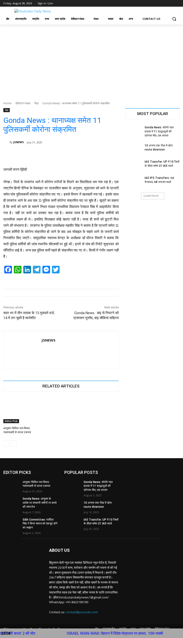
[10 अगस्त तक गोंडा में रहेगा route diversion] (133, 149)
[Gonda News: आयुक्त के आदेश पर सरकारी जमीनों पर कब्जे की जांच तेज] (11, 502)
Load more (151, 196)
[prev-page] (6, 444)
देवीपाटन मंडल (22, 103)
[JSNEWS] (6, 142)
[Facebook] (150, 3)
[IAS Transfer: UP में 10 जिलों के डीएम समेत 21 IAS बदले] (133, 165)
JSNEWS (18, 142)
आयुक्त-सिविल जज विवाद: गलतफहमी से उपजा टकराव (36, 484)
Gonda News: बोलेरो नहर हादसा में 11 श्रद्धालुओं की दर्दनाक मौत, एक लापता (159, 131)
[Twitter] (164, 3)
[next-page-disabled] (14, 444)
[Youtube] (177, 3)
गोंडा (36, 103)
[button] (174, 19)
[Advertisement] (91, 60)
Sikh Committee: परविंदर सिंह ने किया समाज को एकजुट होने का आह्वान (40, 523)
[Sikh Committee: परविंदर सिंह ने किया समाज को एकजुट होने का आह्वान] (11, 523)
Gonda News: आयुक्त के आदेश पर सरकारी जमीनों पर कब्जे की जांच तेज (39, 502)
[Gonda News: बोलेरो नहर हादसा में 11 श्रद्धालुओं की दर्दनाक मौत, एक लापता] (133, 131)
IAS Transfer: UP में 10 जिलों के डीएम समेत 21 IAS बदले (101, 521)
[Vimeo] (170, 3)
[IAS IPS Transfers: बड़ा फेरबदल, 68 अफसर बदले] (133, 181)
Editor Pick (11, 421)
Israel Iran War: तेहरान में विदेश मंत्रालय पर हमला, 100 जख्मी (104, 633)
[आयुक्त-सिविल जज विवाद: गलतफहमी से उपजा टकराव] (21, 410)
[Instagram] (157, 3)
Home (7, 103)
